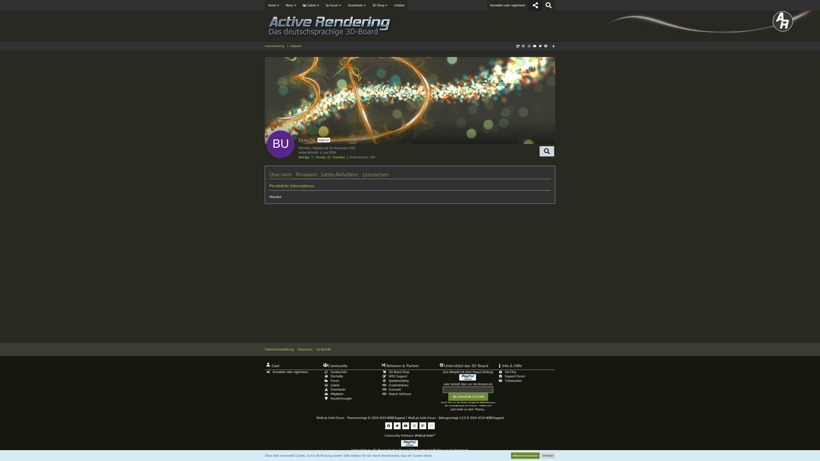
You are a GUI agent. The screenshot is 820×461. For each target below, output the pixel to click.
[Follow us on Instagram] (529, 46)
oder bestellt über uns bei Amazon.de (468, 384)
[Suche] (548, 5)
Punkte (320, 157)
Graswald (395, 389)
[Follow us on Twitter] (540, 46)
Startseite (337, 376)
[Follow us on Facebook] (546, 46)
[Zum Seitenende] (553, 46)
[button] (547, 151)
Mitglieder (337, 394)
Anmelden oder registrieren (508, 5)
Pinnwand (306, 174)
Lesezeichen (375, 174)
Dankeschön (339, 372)
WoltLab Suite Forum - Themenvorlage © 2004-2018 (360, 418)
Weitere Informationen (525, 455)
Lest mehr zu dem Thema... (468, 409)
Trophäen (338, 157)
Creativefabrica (399, 385)
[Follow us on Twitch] (523, 46)
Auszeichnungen (341, 398)
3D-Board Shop (399, 372)
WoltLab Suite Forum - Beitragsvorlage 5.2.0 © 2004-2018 (456, 418)
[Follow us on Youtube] (534, 46)
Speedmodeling (399, 380)
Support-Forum (515, 376)
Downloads (338, 389)
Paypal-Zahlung (409, 450)
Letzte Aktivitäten (339, 174)
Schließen (548, 455)
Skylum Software (400, 394)
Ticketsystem (513, 380)
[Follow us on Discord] (518, 46)
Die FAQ (510, 372)
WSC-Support (398, 376)
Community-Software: (410, 435)
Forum (335, 380)
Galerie (335, 385)
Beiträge (304, 157)
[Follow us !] (535, 5)
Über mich (280, 174)
